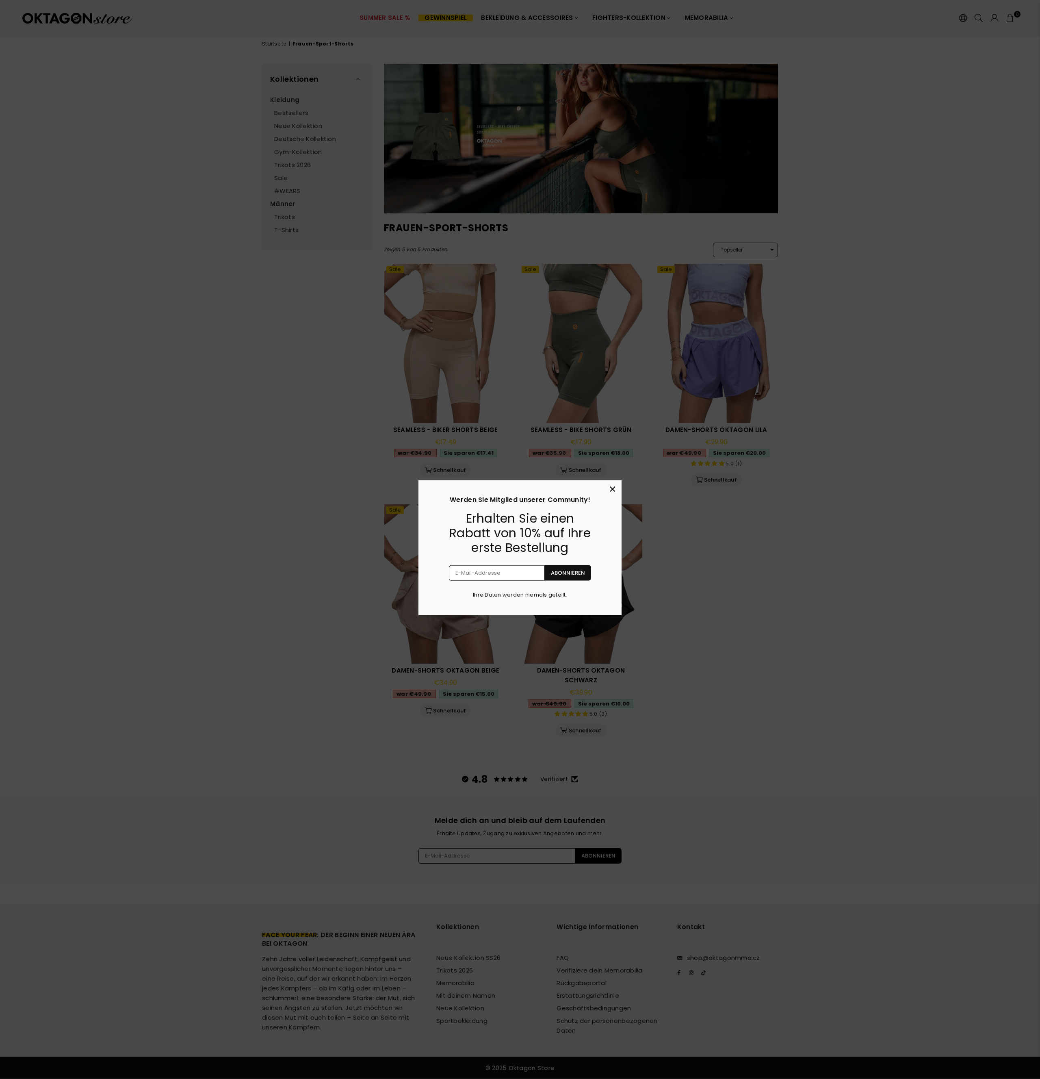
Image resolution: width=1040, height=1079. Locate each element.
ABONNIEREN (568, 573)
